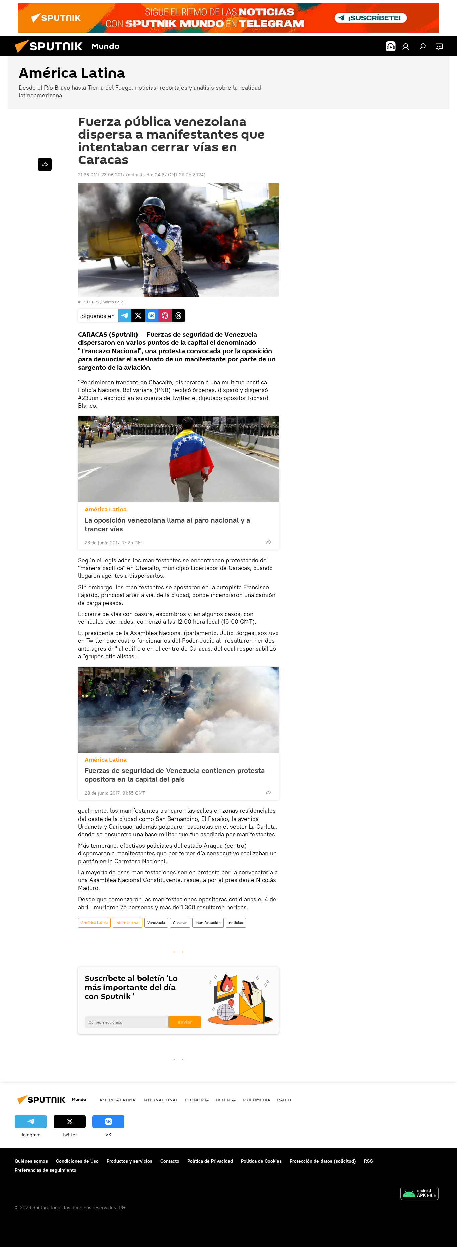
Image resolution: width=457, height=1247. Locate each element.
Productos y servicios (129, 1161)
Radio (284, 1100)
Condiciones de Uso (77, 1161)
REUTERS (90, 301)
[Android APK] (419, 1194)
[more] (268, 542)
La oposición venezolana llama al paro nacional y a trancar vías (167, 524)
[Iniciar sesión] (406, 46)
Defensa (226, 1100)
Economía (197, 1100)
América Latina (106, 509)
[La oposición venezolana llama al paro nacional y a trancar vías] (178, 459)
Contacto (169, 1161)
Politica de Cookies (261, 1161)
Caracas (180, 922)
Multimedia (256, 1100)
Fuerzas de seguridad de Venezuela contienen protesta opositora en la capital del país (175, 774)
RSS (368, 1161)
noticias (236, 922)
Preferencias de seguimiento (45, 1170)
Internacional (127, 922)
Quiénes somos (31, 1161)
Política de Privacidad (210, 1161)
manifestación (208, 922)
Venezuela (156, 922)
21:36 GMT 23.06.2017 (101, 175)
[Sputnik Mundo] (51, 55)
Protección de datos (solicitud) (323, 1161)
